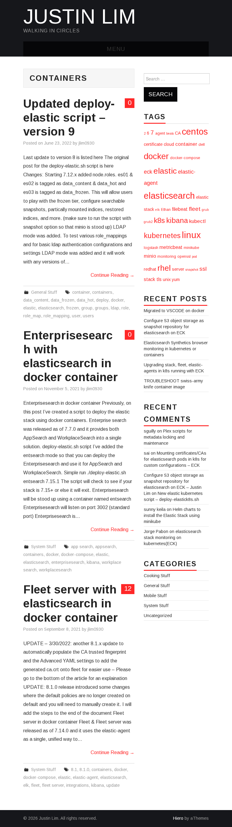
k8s (159, 220)
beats (170, 133)
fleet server (53, 785)
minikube (191, 248)
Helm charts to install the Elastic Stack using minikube (172, 515)
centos (195, 131)
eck (148, 172)
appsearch (105, 546)
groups (101, 308)
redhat (150, 269)
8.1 (74, 769)
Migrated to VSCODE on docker (174, 310)
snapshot (191, 269)
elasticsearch (51, 308)
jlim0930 (86, 143)
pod (194, 256)
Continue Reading (112, 275)
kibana (93, 562)
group (86, 308)
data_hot (85, 300)
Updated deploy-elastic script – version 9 (69, 117)
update (113, 785)
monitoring (166, 256)
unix (167, 279)
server (178, 269)
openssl (184, 256)
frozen (72, 308)
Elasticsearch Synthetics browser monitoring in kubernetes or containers (176, 348)
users (88, 315)
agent (160, 133)
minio (150, 256)
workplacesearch (55, 569)
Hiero (178, 818)
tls (159, 279)
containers (102, 292)
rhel (164, 268)
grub (205, 209)
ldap (115, 308)
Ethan (166, 210)
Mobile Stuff (155, 595)
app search (82, 546)
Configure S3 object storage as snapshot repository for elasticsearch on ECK (174, 326)
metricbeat (171, 247)
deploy (102, 300)
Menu (116, 49)
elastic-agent (85, 777)
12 (127, 588)
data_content (35, 300)
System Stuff (43, 546)
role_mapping (56, 315)
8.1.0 (84, 769)
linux (191, 235)
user (76, 315)
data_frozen (62, 300)
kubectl (197, 221)
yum (176, 279)
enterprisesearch (67, 562)
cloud (169, 144)
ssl (203, 269)
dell (201, 144)
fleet (35, 785)
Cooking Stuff (157, 575)
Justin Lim (79, 16)
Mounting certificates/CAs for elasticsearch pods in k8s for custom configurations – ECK (175, 459)
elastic (29, 308)
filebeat (180, 209)
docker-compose (77, 554)
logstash (151, 248)
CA (178, 133)
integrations (77, 785)
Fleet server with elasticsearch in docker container (70, 603)
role (125, 308)
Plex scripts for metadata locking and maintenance (168, 437)
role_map (32, 315)
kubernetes (162, 235)
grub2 (148, 222)
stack (149, 279)
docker (117, 300)
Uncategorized (158, 615)
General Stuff (44, 292)
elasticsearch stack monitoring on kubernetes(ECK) (172, 537)
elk (26, 785)
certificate (153, 144)
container (81, 292)
